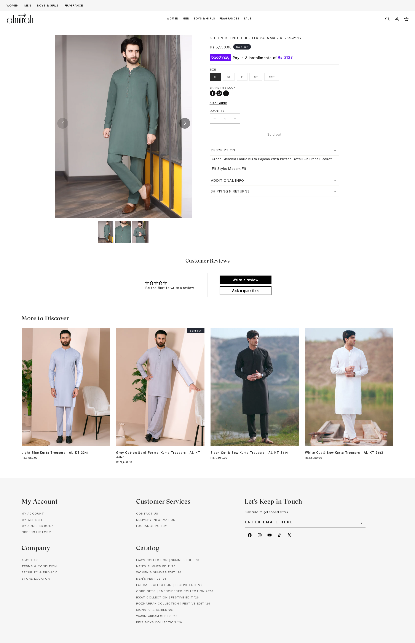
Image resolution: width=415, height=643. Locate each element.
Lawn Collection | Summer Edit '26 (167, 560)
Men (27, 5)
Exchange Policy (151, 526)
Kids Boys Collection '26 (159, 622)
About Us (30, 560)
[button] (172, 19)
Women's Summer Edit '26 (158, 572)
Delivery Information (156, 520)
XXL (274, 77)
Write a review (245, 279)
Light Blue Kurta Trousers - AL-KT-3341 (55, 452)
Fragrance (74, 5)
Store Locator (36, 579)
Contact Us (147, 513)
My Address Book (38, 526)
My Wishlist (32, 520)
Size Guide (218, 102)
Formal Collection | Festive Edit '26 (169, 585)
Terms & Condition (39, 566)
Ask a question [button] (245, 290)
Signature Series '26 (154, 610)
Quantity (217, 110)
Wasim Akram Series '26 (156, 616)
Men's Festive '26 (151, 579)
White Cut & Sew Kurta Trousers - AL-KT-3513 (344, 452)
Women (12, 5)
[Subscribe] (361, 523)
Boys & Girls (48, 5)
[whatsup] (219, 93)
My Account (33, 513)
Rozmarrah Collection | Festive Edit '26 (173, 603)
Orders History (36, 532)
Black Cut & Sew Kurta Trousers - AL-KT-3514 (249, 452)
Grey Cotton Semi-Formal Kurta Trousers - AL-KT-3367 (159, 455)
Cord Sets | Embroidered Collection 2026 (174, 591)
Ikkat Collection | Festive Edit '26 (167, 597)
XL (258, 77)
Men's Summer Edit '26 (156, 566)
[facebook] (212, 93)
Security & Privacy (39, 572)
